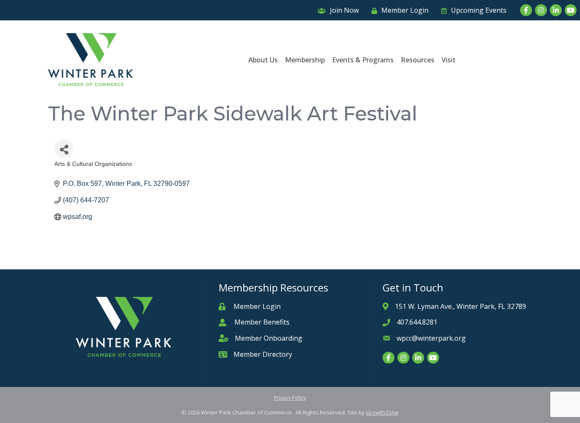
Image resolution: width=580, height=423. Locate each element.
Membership (305, 59)
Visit (449, 59)
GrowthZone (382, 412)
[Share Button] (63, 149)
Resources (417, 59)
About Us (263, 59)
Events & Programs (363, 59)
